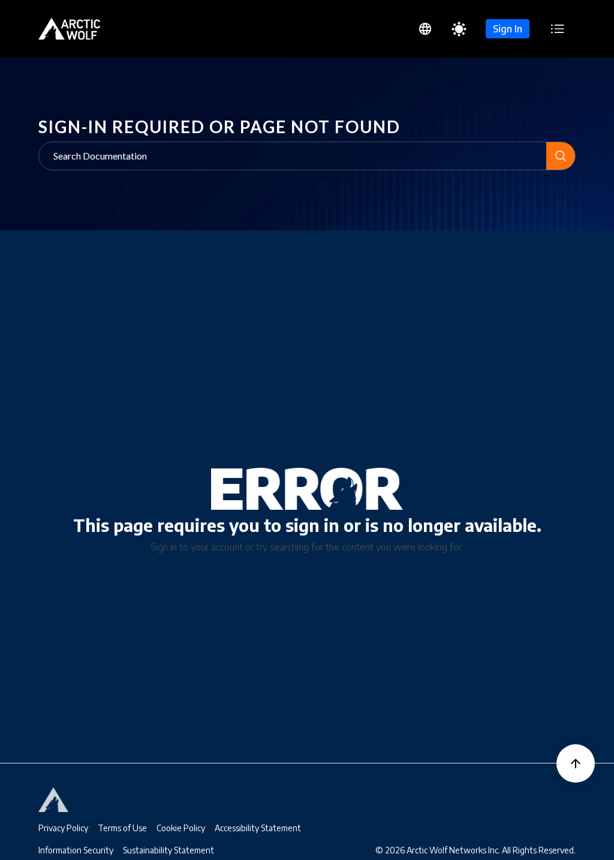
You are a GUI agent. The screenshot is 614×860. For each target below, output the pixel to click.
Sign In (507, 29)
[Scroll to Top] (575, 763)
